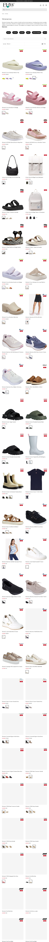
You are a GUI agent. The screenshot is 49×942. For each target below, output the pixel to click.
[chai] (27, 112)
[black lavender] (3, 392)
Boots (28, 32)
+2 (13, 77)
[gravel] (30, 427)
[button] (43, 5)
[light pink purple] (27, 357)
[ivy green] (27, 182)
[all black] (3, 217)
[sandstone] (7, 287)
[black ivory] (3, 252)
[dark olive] (7, 497)
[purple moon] (3, 287)
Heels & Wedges (36, 32)
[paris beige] (7, 217)
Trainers (15, 32)
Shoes (8, 32)
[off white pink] (7, 392)
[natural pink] (3, 357)
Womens (6, 13)
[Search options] (45, 39)
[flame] (3, 881)
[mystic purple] (10, 77)
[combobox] (24, 9)
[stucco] (7, 112)
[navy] (30, 357)
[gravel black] (10, 497)
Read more (4, 26)
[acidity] (3, 77)
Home (3, 13)
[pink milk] (3, 112)
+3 (36, 217)
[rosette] (30, 112)
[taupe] (3, 322)
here (31, 1)
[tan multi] (3, 147)
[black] (3, 182)
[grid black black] (34, 217)
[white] (27, 567)
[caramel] (7, 532)
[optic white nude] (27, 671)
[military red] (7, 776)
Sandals (22, 32)
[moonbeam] (30, 182)
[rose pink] (27, 147)
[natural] (34, 811)
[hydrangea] (7, 77)
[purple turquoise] (3, 567)
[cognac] (27, 392)
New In (45, 32)
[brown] (27, 776)
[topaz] (10, 287)
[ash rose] (27, 217)
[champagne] (30, 776)
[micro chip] (30, 462)
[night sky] (27, 497)
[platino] (10, 217)
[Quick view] (22, 69)
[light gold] (10, 532)
